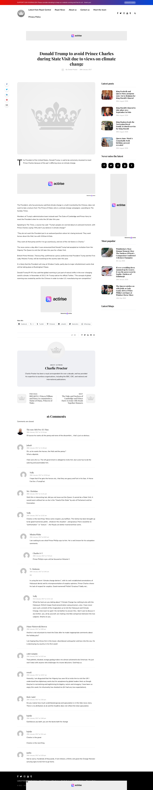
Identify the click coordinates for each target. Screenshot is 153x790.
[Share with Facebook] (7, 84)
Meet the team (99, 10)
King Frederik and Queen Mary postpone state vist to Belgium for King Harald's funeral (125, 94)
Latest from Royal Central (39, 10)
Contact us (85, 10)
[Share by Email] (7, 105)
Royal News (60, 10)
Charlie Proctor (72, 70)
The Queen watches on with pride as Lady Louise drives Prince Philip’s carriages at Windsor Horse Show (125, 290)
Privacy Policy (34, 17)
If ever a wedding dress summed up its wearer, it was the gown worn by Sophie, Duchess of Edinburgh (126, 272)
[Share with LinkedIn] (7, 95)
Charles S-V (38, 553)
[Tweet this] (7, 89)
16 (75, 335)
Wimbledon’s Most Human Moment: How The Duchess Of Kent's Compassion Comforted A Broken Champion (126, 253)
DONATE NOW (130, 2)
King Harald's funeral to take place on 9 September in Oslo (126, 110)
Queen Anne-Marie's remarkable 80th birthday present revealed (124, 141)
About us (73, 10)
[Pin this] (7, 100)
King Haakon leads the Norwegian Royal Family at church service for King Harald (126, 125)
